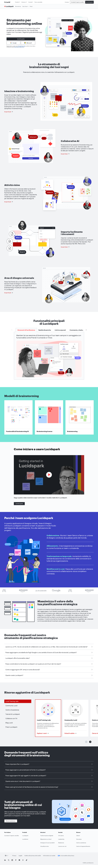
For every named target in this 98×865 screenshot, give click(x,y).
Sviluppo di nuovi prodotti (47, 842)
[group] (49, 359)
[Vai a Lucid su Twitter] (8, 860)
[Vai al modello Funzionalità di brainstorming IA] (18, 417)
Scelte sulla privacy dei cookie (32, 855)
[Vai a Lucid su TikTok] (26, 860)
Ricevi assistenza (10, 821)
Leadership (61, 839)
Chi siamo (61, 835)
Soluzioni (23, 2)
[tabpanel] (48, 718)
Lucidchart (25, 839)
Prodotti (17, 2)
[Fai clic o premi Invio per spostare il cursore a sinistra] (11, 330)
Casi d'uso (24, 6)
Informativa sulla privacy (19, 46)
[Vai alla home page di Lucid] (9, 2)
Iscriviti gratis (89, 2)
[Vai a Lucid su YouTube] (19, 860)
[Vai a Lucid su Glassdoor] (23, 860)
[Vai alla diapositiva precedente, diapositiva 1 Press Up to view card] (86, 742)
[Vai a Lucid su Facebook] (16, 860)
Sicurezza (78, 839)
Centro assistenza (81, 842)
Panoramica (18, 6)
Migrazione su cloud (45, 839)
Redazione (61, 842)
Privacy (14, 855)
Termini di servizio (21, 46)
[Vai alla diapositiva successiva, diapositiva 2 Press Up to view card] (90, 742)
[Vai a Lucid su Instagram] (12, 860)
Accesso (67, 2)
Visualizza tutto (44, 846)
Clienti (78, 835)
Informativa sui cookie (49, 855)
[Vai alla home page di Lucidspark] (9, 6)
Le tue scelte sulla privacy (67, 855)
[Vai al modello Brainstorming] (80, 417)
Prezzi (31, 6)
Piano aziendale (38, 2)
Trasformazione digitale (46, 835)
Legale (20, 855)
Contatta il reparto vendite (77, 2)
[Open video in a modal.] (49, 475)
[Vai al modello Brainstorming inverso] (49, 417)
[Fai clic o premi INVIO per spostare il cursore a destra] (86, 330)
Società (30, 2)
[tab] (26, 330)
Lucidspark (25, 835)
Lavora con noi (62, 846)
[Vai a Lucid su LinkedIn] (5, 860)
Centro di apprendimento (83, 846)
